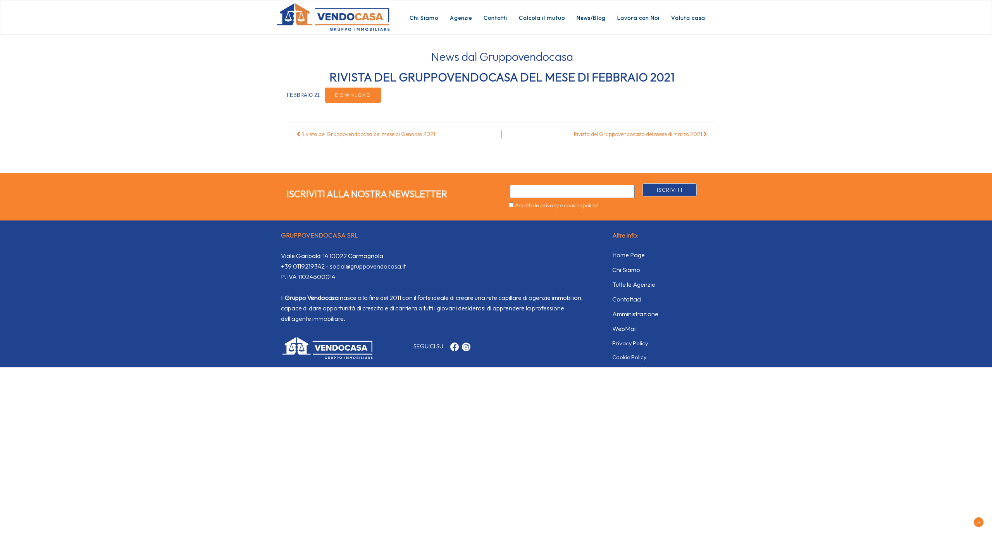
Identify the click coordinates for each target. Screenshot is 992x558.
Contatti (495, 17)
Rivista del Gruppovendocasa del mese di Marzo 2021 (638, 134)
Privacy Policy (630, 343)
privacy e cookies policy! (569, 205)
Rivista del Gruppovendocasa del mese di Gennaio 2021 (367, 134)
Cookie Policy (629, 357)
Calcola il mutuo (542, 17)
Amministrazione (635, 314)
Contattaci (626, 299)
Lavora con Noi (638, 17)
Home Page (628, 255)
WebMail (624, 328)
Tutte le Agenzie (633, 284)
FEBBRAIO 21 (304, 95)
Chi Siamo (424, 17)
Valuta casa (688, 17)
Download (353, 95)
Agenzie (461, 17)
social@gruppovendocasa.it (368, 266)
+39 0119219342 (303, 266)
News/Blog (591, 17)
